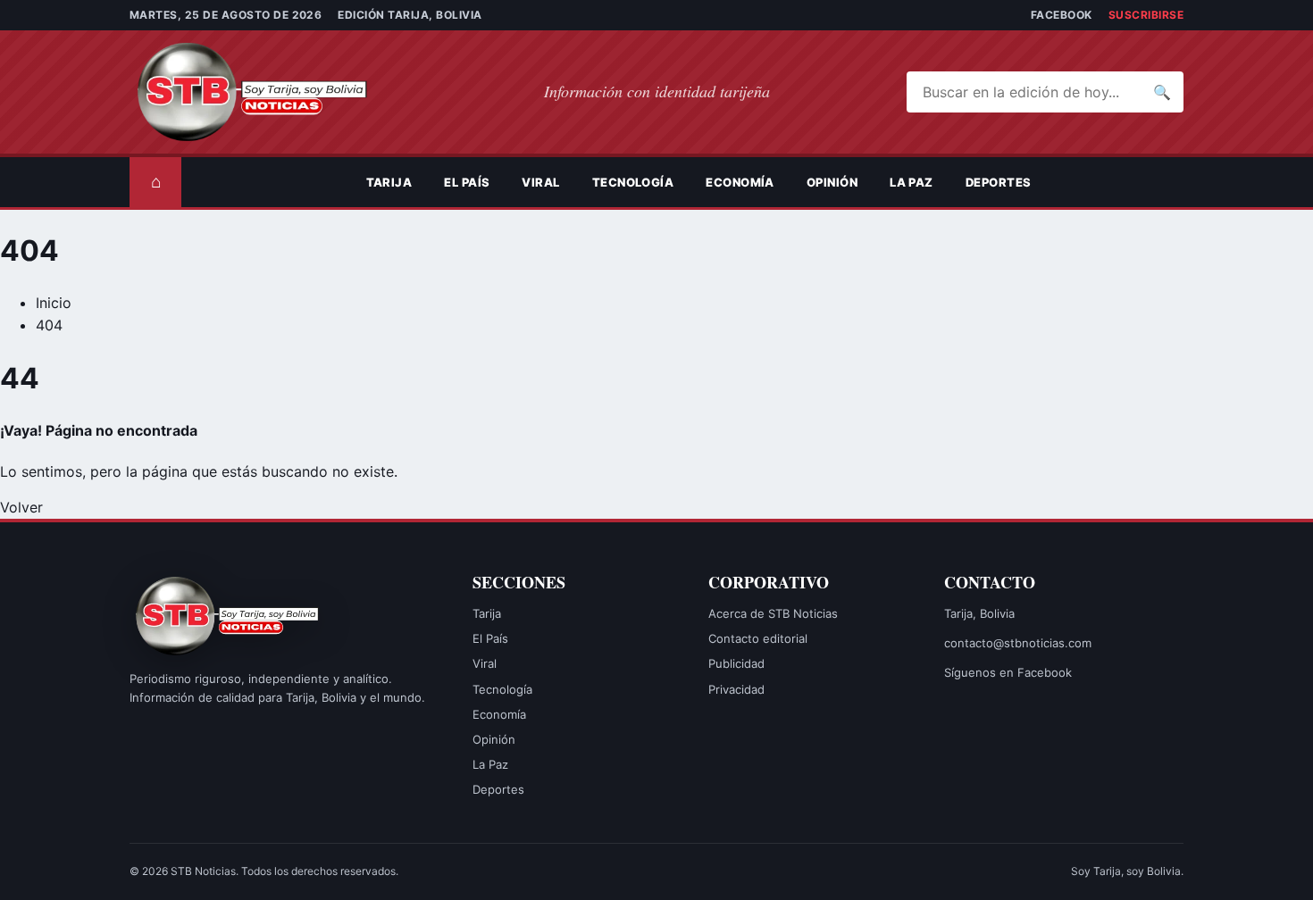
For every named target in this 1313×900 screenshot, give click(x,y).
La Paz (911, 182)
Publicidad (736, 663)
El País (466, 182)
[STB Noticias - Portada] (268, 92)
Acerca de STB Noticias (773, 613)
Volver (21, 507)
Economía (740, 182)
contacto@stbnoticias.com (1017, 643)
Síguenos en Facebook (1008, 672)
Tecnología (633, 182)
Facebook (1061, 14)
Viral (540, 182)
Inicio (53, 303)
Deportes (999, 182)
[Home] (334, 182)
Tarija (389, 182)
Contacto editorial (757, 638)
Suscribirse (1145, 14)
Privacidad (736, 689)
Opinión (832, 182)
